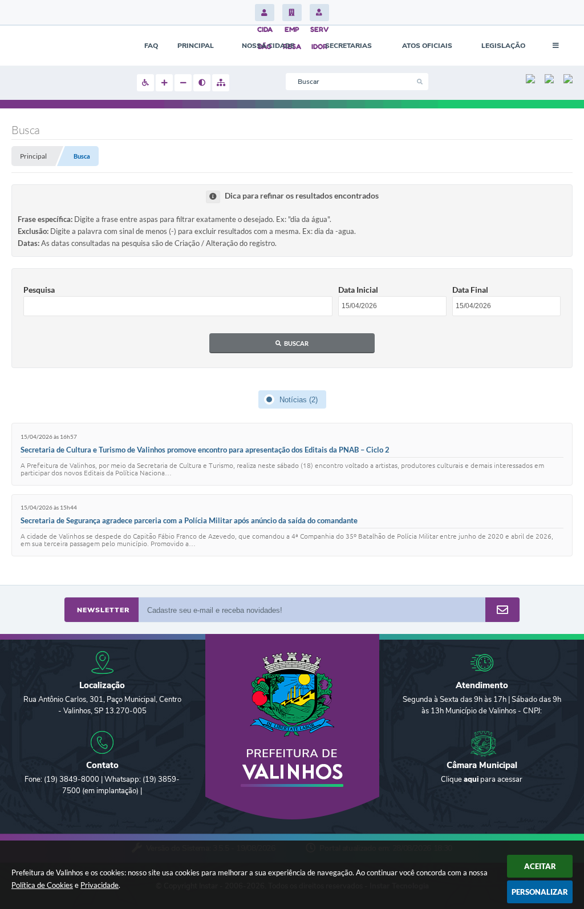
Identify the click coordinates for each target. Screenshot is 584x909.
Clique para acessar (481, 779)
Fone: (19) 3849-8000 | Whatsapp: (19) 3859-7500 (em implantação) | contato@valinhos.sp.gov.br (102, 790)
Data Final (470, 289)
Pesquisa (39, 289)
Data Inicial (358, 289)
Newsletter (103, 610)
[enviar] (502, 610)
